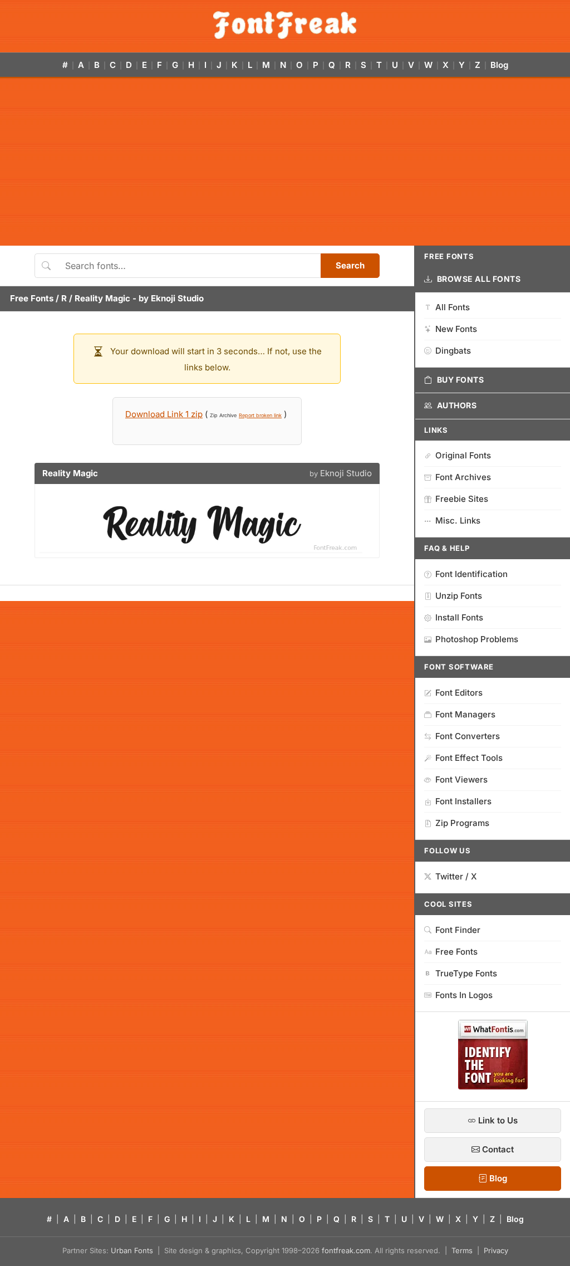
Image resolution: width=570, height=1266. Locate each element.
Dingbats (453, 350)
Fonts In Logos (464, 995)
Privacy (496, 1250)
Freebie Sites (461, 498)
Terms (462, 1250)
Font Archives (463, 477)
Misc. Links (457, 520)
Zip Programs (462, 823)
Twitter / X (456, 876)
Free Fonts (31, 298)
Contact (497, 1149)
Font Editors (459, 692)
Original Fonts (463, 455)
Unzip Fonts (458, 595)
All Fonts (452, 307)
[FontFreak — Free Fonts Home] (284, 25)
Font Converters (467, 736)
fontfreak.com (346, 1250)
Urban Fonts (132, 1250)
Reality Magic (102, 298)
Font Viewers (461, 779)
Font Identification (471, 574)
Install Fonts (459, 617)
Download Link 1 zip (164, 414)
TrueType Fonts (466, 973)
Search (350, 265)
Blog (499, 65)
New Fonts (456, 329)
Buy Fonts (460, 379)
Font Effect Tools (469, 757)
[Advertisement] (285, 162)
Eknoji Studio (177, 298)
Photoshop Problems (476, 639)
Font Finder (457, 930)
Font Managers (465, 714)
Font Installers (463, 801)
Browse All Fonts (479, 278)
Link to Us (497, 1120)
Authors (457, 405)
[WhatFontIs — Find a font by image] (493, 1086)
